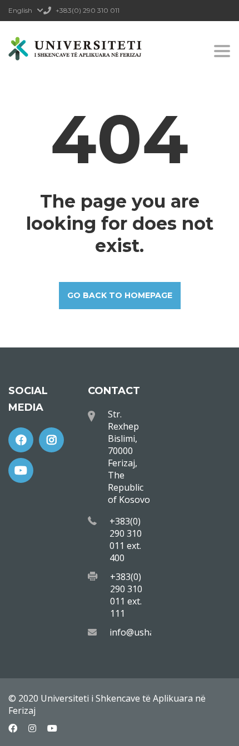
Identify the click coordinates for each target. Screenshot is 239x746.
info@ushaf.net (141, 632)
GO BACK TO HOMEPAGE (119, 295)
